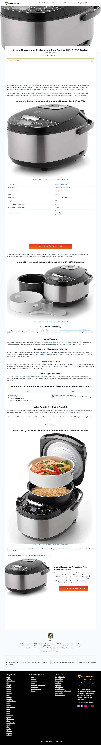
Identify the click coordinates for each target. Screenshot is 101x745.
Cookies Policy (59, 681)
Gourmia (9, 697)
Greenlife (9, 699)
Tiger (8, 727)
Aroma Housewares (61, 184)
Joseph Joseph (11, 707)
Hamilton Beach (11, 701)
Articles (9, 679)
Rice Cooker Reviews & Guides (48, 3)
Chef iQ (9, 685)
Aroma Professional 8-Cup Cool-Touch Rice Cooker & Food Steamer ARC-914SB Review (26, 662)
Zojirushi (9, 735)
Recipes (9, 717)
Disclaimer (58, 683)
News (8, 711)
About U (33, 679)
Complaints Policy (60, 677)
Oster (8, 713)
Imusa (8, 703)
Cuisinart (9, 693)
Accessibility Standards (38, 685)
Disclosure (58, 685)
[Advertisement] (50, 74)
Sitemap (33, 691)
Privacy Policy (59, 693)
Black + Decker (11, 681)
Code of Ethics (59, 679)
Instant (9, 705)
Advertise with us (36, 689)
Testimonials (34, 687)
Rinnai (8, 721)
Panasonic (10, 715)
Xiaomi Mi (9, 731)
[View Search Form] (95, 3)
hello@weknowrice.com (88, 702)
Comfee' (9, 687)
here (57, 651)
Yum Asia (9, 733)
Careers (33, 683)
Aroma (46, 52)
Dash (8, 695)
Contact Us (34, 681)
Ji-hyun (46, 55)
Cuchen (9, 689)
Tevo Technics (11, 723)
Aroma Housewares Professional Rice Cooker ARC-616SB (40, 93)
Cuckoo (9, 691)
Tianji (8, 725)
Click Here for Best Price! (50, 246)
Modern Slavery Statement (63, 691)
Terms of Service (60, 695)
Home (36, 3)
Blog (8, 683)
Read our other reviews (44, 555)
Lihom (8, 709)
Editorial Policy (59, 687)
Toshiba (9, 729)
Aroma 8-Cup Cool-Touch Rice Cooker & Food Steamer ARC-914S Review (74, 661)
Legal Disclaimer (60, 689)
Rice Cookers (52, 52)
